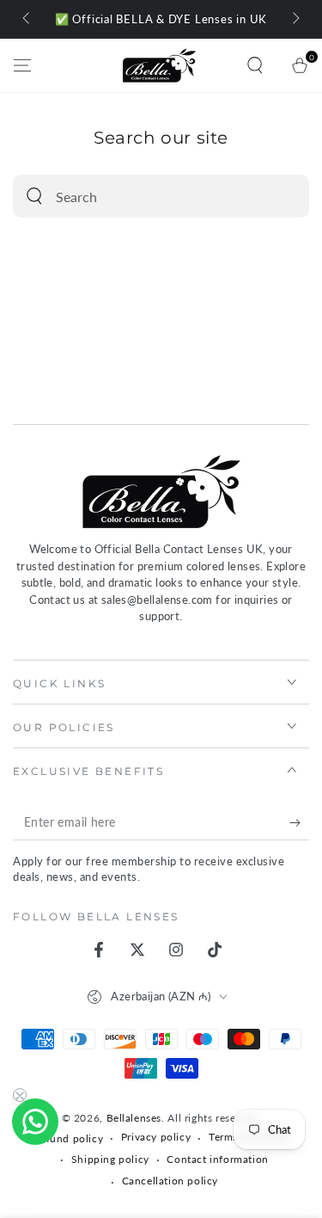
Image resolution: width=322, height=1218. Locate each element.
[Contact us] (35, 1121)
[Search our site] (34, 196)
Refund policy (68, 1138)
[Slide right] (294, 19)
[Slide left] (27, 19)
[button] (255, 65)
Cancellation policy (170, 1180)
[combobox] (142, 196)
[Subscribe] (299, 823)
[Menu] (22, 65)
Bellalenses (134, 1117)
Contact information (217, 1159)
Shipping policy (110, 1159)
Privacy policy (156, 1136)
